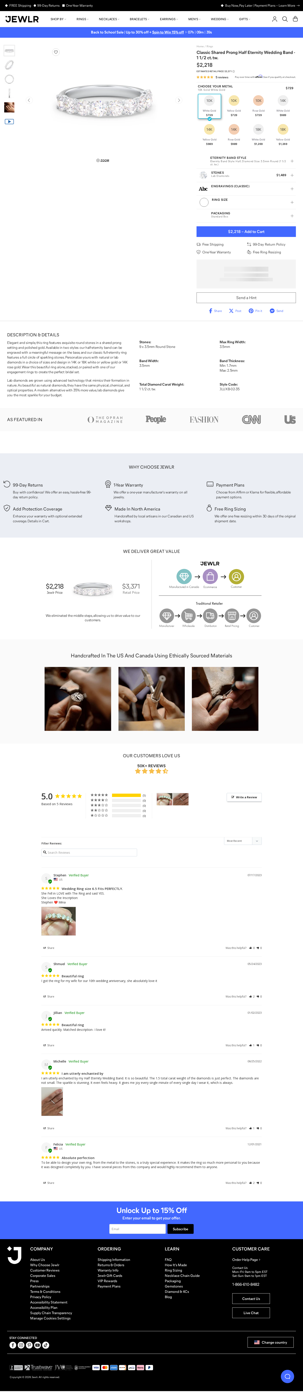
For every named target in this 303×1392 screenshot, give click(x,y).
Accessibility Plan (43, 1307)
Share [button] (50, 948)
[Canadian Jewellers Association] (83, 1367)
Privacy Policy (40, 1297)
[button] (251, 948)
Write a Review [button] (246, 797)
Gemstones (174, 1286)
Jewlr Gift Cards (110, 1275)
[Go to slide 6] (9, 121)
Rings (81, 19)
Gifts (243, 19)
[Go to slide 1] (9, 50)
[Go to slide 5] (9, 107)
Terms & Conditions (45, 1291)
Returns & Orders (111, 1265)
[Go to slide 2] (9, 65)
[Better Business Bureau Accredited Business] (16, 1367)
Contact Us (251, 1298)
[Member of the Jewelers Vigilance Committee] (64, 1367)
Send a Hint (246, 298)
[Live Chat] (287, 1376)
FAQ (168, 1259)
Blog (168, 1297)
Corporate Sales (42, 1275)
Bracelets (138, 19)
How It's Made (176, 1265)
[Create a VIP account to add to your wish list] (56, 52)
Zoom (104, 160)
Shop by (57, 19)
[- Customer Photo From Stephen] (164, 799)
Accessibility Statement (48, 1302)
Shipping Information (114, 1259)
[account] (274, 19)
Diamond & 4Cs (177, 1291)
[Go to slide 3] (9, 79)
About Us (37, 1259)
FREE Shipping (20, 5)
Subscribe (180, 1229)
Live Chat (251, 1313)
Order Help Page (245, 1259)
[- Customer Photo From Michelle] (181, 799)
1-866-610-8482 (245, 1284)
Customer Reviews (44, 1270)
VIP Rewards (107, 1281)
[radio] (209, 106)
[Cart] (295, 19)
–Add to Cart (246, 232)
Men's (193, 19)
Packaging (173, 1281)
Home (200, 46)
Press (34, 1281)
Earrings (167, 19)
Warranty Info (108, 1270)
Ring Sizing (173, 1270)
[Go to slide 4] (9, 93)
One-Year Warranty (79, 5)
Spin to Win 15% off (168, 32)
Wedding (218, 19)
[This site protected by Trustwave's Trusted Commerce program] (38, 1367)
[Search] (285, 19)
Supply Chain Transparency (51, 1313)
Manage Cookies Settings (50, 1318)
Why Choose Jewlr (44, 1265)
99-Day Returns (48, 5)
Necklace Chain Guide (182, 1275)
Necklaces (108, 19)
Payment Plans (109, 1286)
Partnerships (39, 1286)
